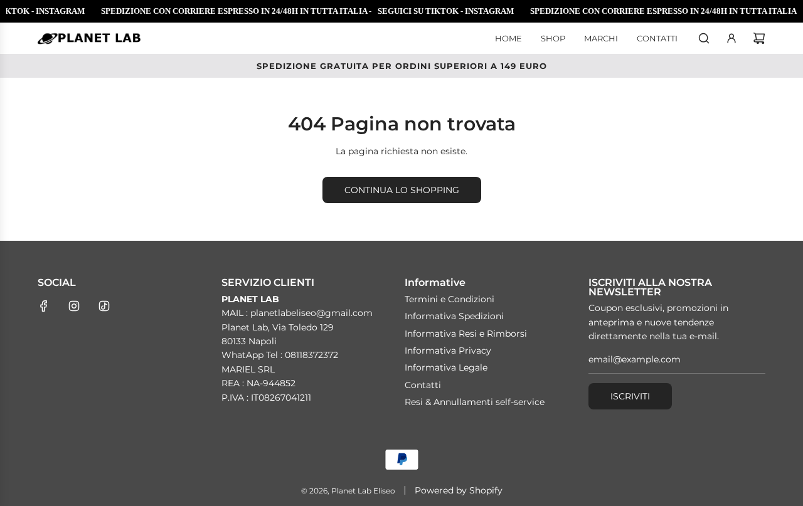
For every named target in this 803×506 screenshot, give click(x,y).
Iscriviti (630, 396)
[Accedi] (731, 38)
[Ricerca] (704, 38)
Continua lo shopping (401, 190)
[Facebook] (44, 306)
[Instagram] (74, 306)
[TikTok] (104, 306)
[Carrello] (759, 38)
